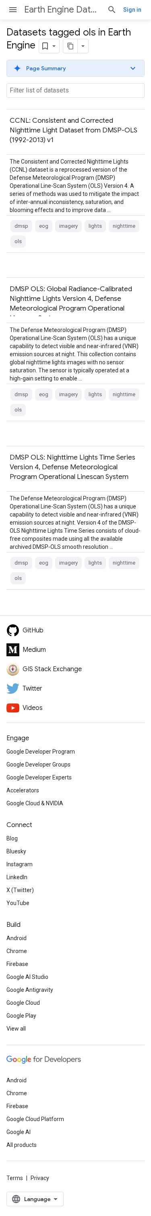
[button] (75, 68)
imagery (68, 226)
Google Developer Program (40, 751)
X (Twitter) (20, 890)
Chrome (16, 951)
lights (95, 226)
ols (18, 241)
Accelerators (22, 790)
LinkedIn (16, 877)
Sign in (132, 9)
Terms (14, 1178)
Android (16, 938)
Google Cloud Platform (35, 1119)
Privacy (40, 1178)
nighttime (124, 226)
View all (16, 1028)
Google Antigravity (29, 990)
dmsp (21, 226)
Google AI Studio (27, 977)
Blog (12, 838)
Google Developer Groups (38, 764)
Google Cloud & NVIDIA (34, 803)
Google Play (21, 1015)
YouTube (17, 903)
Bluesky (16, 851)
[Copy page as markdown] (70, 46)
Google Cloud (23, 1003)
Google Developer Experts (39, 777)
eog (43, 226)
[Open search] (112, 10)
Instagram (19, 864)
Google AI (18, 1132)
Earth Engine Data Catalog (62, 9)
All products (21, 1145)
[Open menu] (13, 9)
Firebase (17, 964)
